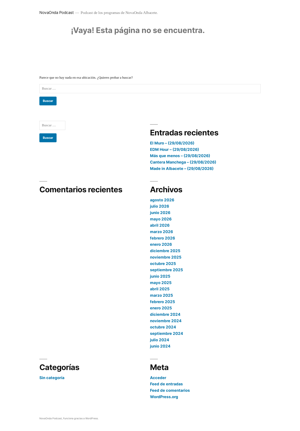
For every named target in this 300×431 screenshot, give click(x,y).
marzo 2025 (161, 295)
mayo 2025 (161, 282)
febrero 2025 (162, 301)
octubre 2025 (163, 263)
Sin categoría (51, 377)
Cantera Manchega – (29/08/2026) (183, 162)
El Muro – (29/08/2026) (172, 143)
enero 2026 (161, 244)
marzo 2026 (161, 231)
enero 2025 (161, 308)
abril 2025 (160, 289)
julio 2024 (159, 340)
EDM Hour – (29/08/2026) (174, 149)
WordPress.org (164, 396)
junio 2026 (160, 212)
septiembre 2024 (166, 333)
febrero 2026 (162, 238)
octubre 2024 (163, 327)
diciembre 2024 (165, 314)
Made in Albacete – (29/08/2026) (182, 168)
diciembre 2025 (165, 250)
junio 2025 (160, 276)
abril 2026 (160, 225)
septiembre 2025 (166, 269)
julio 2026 (159, 206)
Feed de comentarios (170, 390)
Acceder (158, 377)
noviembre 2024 (166, 320)
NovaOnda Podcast (56, 12)
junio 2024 (160, 346)
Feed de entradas (166, 384)
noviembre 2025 (165, 257)
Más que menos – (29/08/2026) (180, 155)
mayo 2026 (161, 219)
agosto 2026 (162, 200)
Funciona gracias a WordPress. (80, 418)
